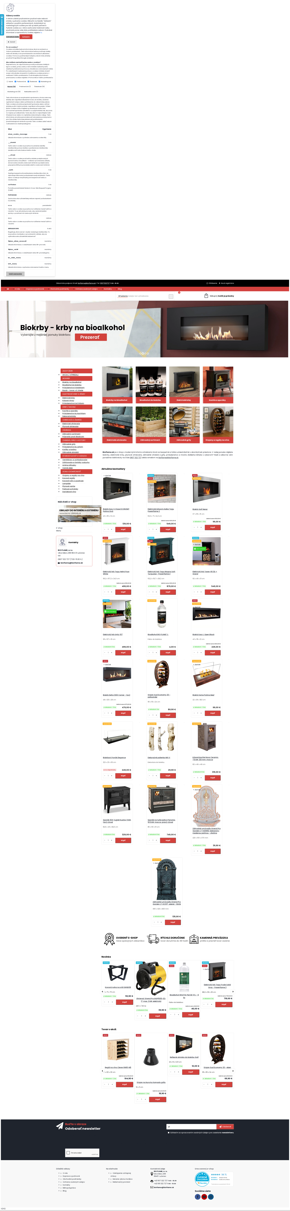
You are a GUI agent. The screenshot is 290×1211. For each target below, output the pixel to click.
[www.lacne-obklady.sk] (80, 521)
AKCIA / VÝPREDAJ (70, 374)
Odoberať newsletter (82, 1128)
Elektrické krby (184, 400)
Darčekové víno (69, 491)
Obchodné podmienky (59, 289)
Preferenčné (21, 82)
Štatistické (33, 82)
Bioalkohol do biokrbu (150, 400)
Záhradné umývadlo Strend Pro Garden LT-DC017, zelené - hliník (167, 903)
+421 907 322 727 (160, 1180)
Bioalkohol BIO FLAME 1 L (158, 634)
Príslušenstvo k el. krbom (73, 403)
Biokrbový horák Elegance (114, 758)
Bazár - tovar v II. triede (72, 390)
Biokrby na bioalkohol (116, 400)
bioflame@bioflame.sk (87, 283)
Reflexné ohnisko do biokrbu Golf (184, 1057)
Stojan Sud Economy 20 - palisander (159, 696)
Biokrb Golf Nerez (200, 509)
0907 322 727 (135, 457)
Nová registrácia (227, 283)
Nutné (11, 82)
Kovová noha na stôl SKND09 (118, 987)
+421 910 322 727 (160, 1183)
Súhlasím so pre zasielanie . (202, 1132)
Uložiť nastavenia (15, 274)
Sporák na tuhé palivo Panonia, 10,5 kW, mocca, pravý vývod (161, 821)
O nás (17, 289)
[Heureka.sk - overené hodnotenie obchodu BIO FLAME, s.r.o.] (214, 1186)
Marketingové (46, 82)
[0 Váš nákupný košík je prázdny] (219, 296)
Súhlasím (26, 37)
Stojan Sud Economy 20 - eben (217, 1067)
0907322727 (105, 283)
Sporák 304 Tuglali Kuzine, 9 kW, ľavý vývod (117, 821)
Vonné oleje (67, 468)
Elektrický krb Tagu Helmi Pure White (116, 573)
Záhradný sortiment (150, 440)
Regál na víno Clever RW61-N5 (118, 1067)
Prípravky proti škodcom (73, 436)
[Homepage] (8, 289)
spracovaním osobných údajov (195, 1132)
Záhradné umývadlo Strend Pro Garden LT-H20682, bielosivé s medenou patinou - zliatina (207, 830)
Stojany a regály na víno (217, 440)
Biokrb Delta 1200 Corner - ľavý (116, 695)
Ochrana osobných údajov (86, 289)
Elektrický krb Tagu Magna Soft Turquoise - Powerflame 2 (161, 573)
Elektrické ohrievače (116, 440)
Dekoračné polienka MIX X (159, 758)
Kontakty (108, 289)
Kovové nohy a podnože (72, 481)
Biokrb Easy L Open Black (203, 634)
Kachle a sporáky (217, 400)
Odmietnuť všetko (12, 37)
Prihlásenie (213, 283)
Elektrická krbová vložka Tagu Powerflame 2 (161, 510)
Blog (120, 289)
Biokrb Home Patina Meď (203, 695)
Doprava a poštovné (35, 289)
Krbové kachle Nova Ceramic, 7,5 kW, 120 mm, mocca (206, 758)
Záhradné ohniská (70, 452)
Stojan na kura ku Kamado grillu (151, 1082)
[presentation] (102, 991)
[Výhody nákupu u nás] (168, 939)
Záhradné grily (184, 440)
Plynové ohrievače (70, 426)
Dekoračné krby (69, 416)
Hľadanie (123, 296)
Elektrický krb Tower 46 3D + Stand (205, 573)
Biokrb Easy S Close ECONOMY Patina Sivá (116, 510)
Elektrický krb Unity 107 (113, 634)
